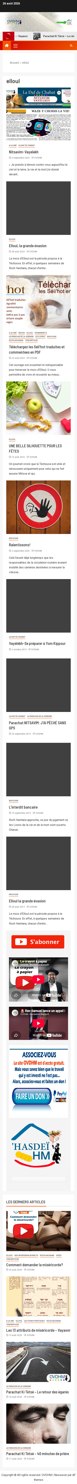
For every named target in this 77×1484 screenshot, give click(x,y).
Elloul (12, 239)
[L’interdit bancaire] (38, 769)
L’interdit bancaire (23, 807)
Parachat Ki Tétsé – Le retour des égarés (37, 1391)
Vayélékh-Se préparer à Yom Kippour (37, 643)
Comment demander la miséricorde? (34, 1264)
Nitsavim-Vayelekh (23, 151)
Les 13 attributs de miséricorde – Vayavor (38, 1330)
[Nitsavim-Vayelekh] (38, 114)
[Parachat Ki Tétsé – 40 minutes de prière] (38, 1424)
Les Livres (40, 337)
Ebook (21, 333)
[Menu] (15, 45)
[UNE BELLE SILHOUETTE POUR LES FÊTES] (38, 408)
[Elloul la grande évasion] (38, 863)
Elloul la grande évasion (27, 900)
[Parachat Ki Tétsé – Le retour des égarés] (38, 1362)
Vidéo (59, 1255)
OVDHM (38, 158)
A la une (13, 145)
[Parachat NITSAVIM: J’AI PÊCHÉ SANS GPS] (38, 685)
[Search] (71, 45)
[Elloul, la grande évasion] (38, 208)
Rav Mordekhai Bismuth (26, 1255)
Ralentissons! (19, 544)
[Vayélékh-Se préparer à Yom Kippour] (38, 606)
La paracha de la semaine (21, 337)
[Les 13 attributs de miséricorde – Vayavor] (38, 1296)
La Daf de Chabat (26, 145)
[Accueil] (7, 45)
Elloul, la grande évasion (28, 245)
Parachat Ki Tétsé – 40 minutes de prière (37, 1453)
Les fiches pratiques (34, 1321)
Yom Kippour (31, 340)
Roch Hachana (16, 340)
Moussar (51, 337)
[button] (15, 45)
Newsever (60, 1475)
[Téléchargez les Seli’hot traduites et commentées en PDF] (38, 302)
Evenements (41, 333)
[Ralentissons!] (38, 507)
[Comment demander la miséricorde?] (38, 1231)
